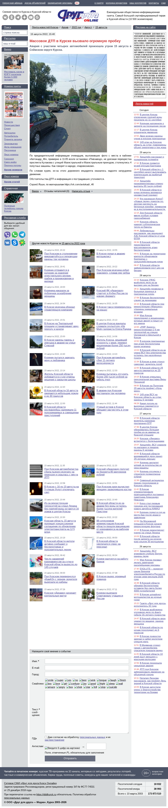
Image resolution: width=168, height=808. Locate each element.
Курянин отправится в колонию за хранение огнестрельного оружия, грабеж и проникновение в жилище (59, 276)
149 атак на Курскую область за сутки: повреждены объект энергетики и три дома (150, 145)
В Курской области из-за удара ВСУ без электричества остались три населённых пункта (150, 354)
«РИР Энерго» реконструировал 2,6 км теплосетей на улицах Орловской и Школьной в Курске (147, 332)
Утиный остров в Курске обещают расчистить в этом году (112, 409)
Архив (65, 27)
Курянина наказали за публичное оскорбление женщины (57, 293)
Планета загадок (13, 139)
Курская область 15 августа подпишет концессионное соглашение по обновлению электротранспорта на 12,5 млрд (60, 526)
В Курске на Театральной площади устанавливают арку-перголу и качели (61, 326)
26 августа (145, 546)
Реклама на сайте (146, 27)
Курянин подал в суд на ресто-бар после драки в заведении (149, 515)
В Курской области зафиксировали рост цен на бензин (149, 268)
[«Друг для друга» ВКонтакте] (5, 17)
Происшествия (12, 125)
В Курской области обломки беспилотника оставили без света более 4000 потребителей (148, 587)
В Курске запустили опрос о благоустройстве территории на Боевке (147, 690)
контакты (154, 2)
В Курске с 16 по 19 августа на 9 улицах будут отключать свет (61, 489)
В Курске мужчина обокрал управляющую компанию (59, 308)
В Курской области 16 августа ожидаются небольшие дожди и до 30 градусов (61, 393)
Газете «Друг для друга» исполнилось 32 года (150, 604)
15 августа (101, 27)
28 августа (145, 275)
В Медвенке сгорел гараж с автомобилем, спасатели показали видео (148, 648)
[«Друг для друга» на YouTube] (31, 17)
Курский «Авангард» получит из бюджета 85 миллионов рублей (112, 472)
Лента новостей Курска (45, 27)
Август (88, 27)
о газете (99, 2)
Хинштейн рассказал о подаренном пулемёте (149, 158)
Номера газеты (12, 86)
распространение (54, 739)
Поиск (7, 27)
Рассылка (9, 38)
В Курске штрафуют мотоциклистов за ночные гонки (148, 597)
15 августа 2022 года (73, 243)
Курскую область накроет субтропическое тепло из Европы (147, 224)
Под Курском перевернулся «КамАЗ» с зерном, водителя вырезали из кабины (60, 579)
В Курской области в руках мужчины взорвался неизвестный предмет (148, 192)
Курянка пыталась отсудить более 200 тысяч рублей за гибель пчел (112, 377)
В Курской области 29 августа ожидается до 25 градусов (148, 370)
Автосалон (9, 132)
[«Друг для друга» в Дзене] (24, 17)
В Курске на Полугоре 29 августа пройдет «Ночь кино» (148, 388)
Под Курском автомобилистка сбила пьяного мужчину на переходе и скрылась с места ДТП (61, 473)
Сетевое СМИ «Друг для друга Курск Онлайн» (30, 783)
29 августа (145, 152)
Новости (8, 122)
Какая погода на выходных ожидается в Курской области (146, 406)
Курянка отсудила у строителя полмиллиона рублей (147, 474)
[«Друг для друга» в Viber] (7, 234)
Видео (7, 49)
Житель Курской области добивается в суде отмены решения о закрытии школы (60, 377)
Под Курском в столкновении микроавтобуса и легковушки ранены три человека (60, 256)
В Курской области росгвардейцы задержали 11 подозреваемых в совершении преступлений (61, 411)
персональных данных (92, 737)
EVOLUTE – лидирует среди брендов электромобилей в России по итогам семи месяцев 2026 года (149, 574)
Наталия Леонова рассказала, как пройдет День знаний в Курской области (150, 681)
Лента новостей (144, 103)
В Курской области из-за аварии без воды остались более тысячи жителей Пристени (111, 507)
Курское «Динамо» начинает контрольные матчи (60, 594)
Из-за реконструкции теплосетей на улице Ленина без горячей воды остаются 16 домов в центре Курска (61, 507)
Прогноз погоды (12, 165)
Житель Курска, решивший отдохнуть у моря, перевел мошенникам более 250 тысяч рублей (113, 344)
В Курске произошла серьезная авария (148, 664)
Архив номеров (13, 169)
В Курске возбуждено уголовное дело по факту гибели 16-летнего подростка (149, 612)
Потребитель (11, 136)
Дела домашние (12, 147)
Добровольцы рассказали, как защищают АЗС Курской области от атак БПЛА (149, 234)
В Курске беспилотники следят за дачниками (149, 299)
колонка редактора (116, 2)
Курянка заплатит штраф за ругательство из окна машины (148, 465)
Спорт (7, 128)
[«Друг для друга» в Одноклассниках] (11, 17)
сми (163, 2)
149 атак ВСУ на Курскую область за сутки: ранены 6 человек (148, 397)
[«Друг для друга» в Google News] (37, 17)
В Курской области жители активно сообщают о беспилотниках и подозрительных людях (59, 545)
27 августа (145, 413)
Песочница (10, 150)
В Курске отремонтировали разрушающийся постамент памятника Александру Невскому (149, 494)
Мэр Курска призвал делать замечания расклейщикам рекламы (147, 562)
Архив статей (12, 181)
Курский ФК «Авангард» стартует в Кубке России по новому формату (112, 293)
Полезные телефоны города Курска (13, 208)
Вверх (35, 191)
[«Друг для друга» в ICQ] (22, 243)
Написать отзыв (81, 191)
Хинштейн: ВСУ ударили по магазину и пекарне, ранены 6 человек (150, 447)
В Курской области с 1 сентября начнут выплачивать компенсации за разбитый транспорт (150, 173)
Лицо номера (11, 154)
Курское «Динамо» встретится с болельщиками (149, 439)
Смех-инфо (10, 162)
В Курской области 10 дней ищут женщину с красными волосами (148, 657)
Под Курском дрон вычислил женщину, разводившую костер (113, 488)
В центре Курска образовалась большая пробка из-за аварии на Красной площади (146, 431)
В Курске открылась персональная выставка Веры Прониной (150, 379)
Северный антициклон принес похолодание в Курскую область (149, 483)
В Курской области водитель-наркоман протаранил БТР (147, 421)
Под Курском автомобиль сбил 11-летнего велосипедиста (111, 360)
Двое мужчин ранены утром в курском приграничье (150, 137)
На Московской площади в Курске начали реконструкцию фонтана (148, 524)
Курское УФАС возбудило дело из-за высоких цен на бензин (146, 282)
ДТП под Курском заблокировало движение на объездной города (149, 672)
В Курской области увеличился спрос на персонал (108, 544)
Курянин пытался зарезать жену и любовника (59, 359)
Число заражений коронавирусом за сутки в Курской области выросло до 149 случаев (60, 563)
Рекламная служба (15, 217)
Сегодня (144, 110)
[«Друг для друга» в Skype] (14, 243)
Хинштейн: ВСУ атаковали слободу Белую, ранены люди (148, 553)
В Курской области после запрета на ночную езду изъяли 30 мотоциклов (149, 539)
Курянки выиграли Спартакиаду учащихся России (109, 595)
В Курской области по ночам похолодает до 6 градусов (148, 630)
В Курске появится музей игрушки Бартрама (147, 164)
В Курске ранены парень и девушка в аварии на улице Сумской (59, 342)
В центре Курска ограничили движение (146, 131)
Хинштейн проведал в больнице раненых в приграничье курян (148, 291)
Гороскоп (9, 158)
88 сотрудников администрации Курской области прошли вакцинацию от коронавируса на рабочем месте (112, 526)
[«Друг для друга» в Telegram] (18, 17)
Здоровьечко (11, 143)
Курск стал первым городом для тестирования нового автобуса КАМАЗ (148, 506)
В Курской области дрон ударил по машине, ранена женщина (150, 621)
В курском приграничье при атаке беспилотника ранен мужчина (149, 344)
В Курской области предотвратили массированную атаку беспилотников (147, 246)
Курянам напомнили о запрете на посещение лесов (150, 124)
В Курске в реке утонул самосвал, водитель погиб (149, 362)
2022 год (76, 27)
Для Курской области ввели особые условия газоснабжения (148, 215)
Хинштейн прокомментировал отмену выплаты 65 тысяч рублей (148, 183)
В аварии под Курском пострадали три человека (110, 392)
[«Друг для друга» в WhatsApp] (14, 234)
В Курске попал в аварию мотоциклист (110, 255)
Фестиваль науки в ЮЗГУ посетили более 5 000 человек (14, 75)
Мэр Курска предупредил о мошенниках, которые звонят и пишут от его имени (149, 319)
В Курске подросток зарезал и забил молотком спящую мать (148, 639)
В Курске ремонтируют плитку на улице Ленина (149, 531)
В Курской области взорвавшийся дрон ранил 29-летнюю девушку (148, 456)
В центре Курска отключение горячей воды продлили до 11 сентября (148, 117)
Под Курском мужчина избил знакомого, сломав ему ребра (113, 271)
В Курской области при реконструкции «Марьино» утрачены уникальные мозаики (149, 308)
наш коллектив (137, 2)
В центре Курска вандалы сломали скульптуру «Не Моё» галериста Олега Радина (113, 326)
